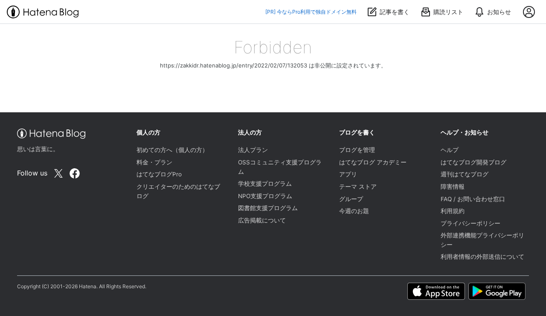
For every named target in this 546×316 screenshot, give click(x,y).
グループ (351, 199)
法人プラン (253, 149)
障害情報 (453, 186)
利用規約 (453, 211)
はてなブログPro (159, 174)
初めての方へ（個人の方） (172, 149)
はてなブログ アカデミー (373, 162)
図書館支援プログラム (268, 208)
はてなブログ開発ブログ (473, 162)
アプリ (348, 174)
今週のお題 (354, 211)
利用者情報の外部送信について (482, 256)
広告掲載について (262, 220)
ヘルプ (450, 149)
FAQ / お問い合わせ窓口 (473, 199)
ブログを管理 (357, 149)
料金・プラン (154, 162)
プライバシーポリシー (470, 223)
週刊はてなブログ (464, 174)
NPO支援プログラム (265, 196)
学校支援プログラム (265, 183)
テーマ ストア (358, 186)
